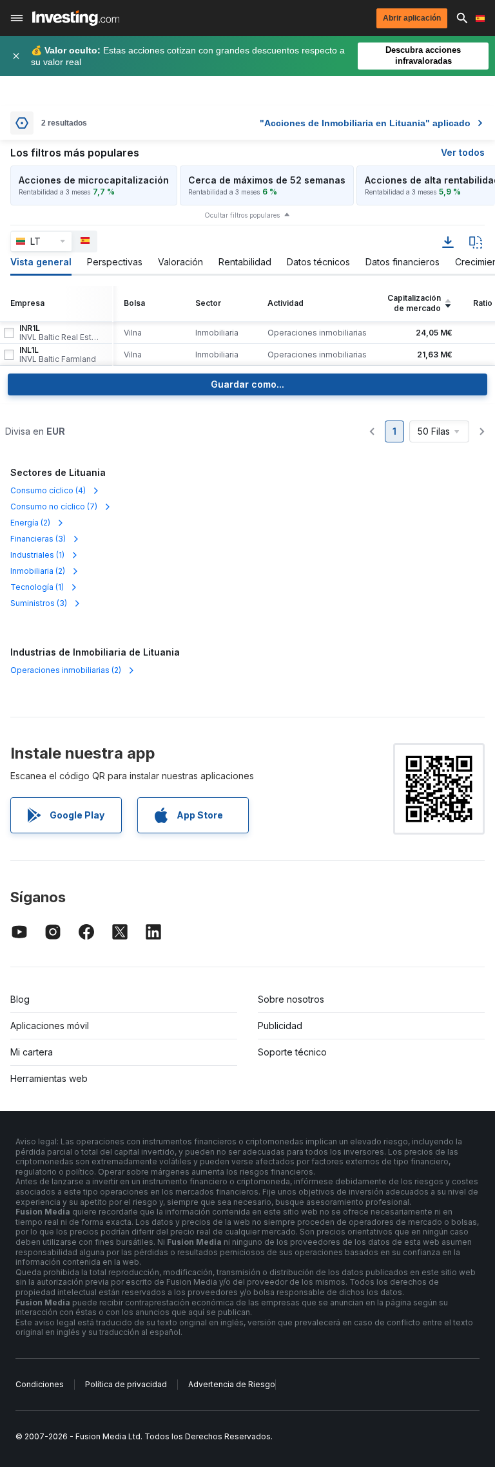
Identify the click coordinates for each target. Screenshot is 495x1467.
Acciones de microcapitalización (94, 180)
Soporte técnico (292, 1051)
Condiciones (39, 1384)
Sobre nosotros (291, 999)
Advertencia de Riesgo (231, 1384)
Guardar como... (247, 384)
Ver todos (463, 152)
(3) (38, 539)
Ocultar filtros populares (242, 215)
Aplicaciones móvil (49, 1025)
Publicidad (280, 1025)
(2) (30, 522)
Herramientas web (49, 1078)
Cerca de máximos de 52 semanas (266, 180)
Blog (20, 999)
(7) (53, 506)
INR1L (60, 333)
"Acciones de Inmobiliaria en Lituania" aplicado (365, 123)
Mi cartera (31, 1051)
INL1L (57, 355)
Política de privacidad (126, 1384)
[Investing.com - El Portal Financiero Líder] (75, 18)
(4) (48, 490)
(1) (37, 555)
